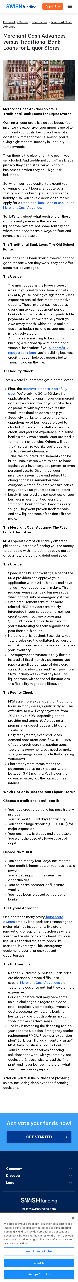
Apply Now (52, 6)
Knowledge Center (15, 22)
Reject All (39, 1263)
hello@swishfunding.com (39, 1209)
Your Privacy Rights (39, 1251)
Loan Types (39, 22)
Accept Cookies (39, 1274)
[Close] (73, 1217)
